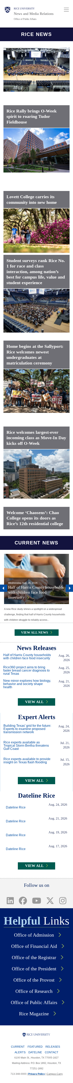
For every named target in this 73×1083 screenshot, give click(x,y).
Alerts (20, 1052)
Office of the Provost (34, 980)
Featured (35, 1046)
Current (18, 1046)
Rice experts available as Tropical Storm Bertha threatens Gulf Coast (26, 745)
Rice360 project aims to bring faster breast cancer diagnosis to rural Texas (26, 670)
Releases (52, 1046)
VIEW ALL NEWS (34, 632)
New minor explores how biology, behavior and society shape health (27, 684)
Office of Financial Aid (34, 946)
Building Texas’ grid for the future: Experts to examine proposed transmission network (27, 729)
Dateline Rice (16, 807)
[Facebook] (23, 900)
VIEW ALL (34, 702)
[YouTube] (36, 900)
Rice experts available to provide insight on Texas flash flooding (26, 760)
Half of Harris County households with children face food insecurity (36, 592)
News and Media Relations (34, 14)
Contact (51, 1052)
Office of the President (34, 968)
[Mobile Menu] (66, 9)
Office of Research (34, 991)
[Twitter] (50, 900)
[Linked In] (10, 900)
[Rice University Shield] (7, 13)
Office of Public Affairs (25, 19)
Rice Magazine (34, 1013)
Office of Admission (34, 935)
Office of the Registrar (34, 957)
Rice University (24, 8)
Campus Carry (55, 1074)
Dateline (35, 1052)
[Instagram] (63, 900)
